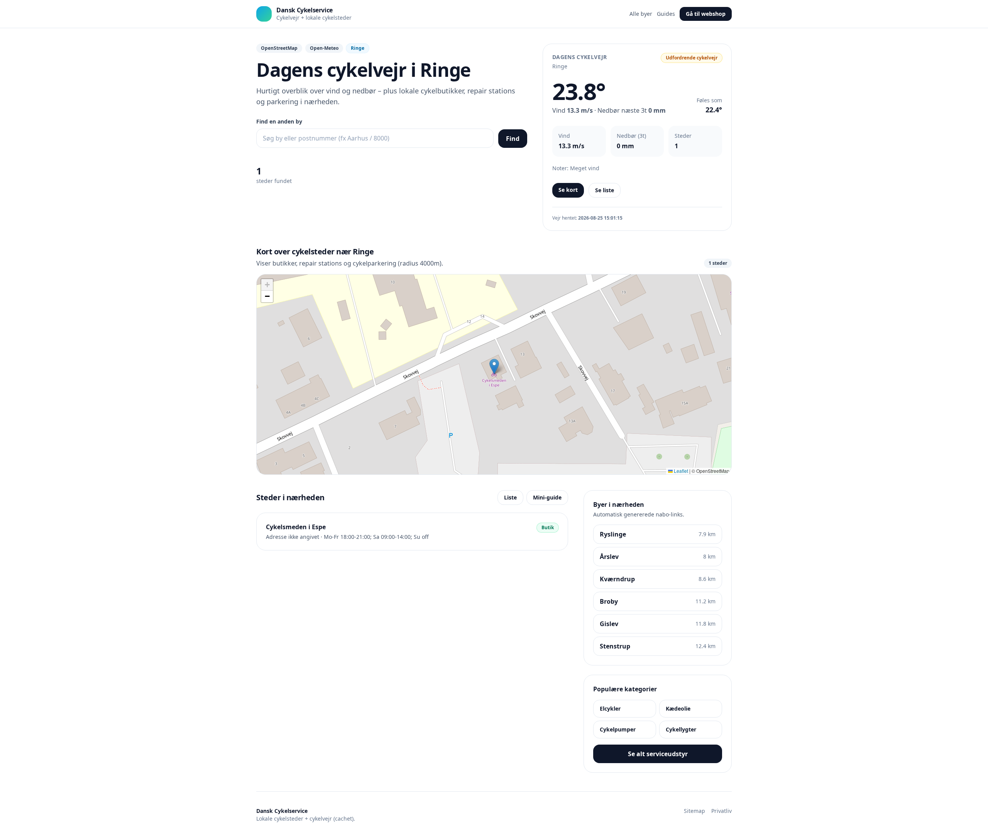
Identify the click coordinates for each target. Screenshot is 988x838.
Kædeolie (678, 708)
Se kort (568, 189)
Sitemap (694, 810)
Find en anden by (279, 121)
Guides (666, 13)
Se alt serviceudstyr (658, 754)
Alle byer (640, 13)
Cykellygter (681, 729)
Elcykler (610, 708)
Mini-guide (547, 497)
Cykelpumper (618, 729)
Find (512, 138)
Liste (510, 497)
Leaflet (680, 470)
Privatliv (721, 810)
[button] (494, 366)
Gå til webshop (706, 13)
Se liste (604, 190)
